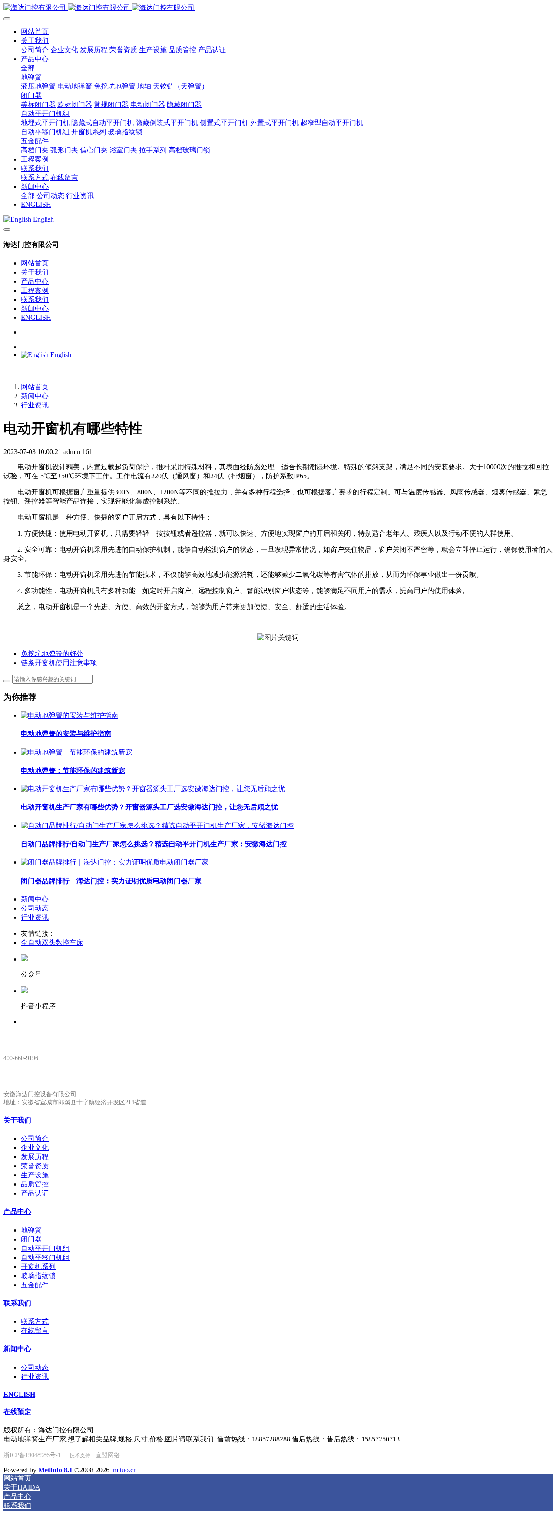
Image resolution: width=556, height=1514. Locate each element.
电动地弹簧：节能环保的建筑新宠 (73, 770)
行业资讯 (35, 405)
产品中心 (35, 281)
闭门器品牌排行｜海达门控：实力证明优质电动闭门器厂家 (111, 881)
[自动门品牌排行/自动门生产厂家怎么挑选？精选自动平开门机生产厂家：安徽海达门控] (157, 825)
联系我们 (35, 299)
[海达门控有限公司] (278, 8)
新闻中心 (35, 308)
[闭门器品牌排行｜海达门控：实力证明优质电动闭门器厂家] (114, 862)
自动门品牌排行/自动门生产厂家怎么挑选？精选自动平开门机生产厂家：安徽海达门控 (154, 844)
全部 (28, 68)
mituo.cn (125, 1470)
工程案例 (35, 290)
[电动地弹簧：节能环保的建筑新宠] (76, 752)
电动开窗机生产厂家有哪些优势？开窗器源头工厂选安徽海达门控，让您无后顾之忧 (149, 807)
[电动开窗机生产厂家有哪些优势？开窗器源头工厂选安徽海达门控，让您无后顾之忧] (153, 788)
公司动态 (35, 908)
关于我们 (35, 272)
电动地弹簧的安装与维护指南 (66, 733)
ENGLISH (36, 317)
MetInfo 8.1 (55, 1470)
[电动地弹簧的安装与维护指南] (69, 715)
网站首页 (35, 263)
